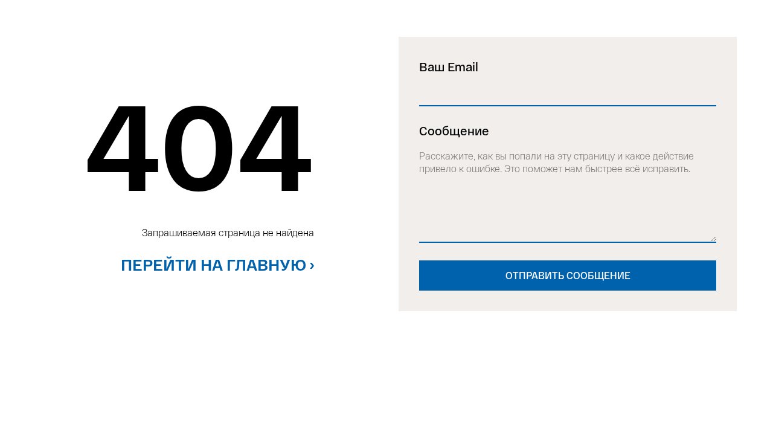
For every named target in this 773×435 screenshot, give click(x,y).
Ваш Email (448, 66)
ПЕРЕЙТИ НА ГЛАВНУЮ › (217, 264)
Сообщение (454, 130)
